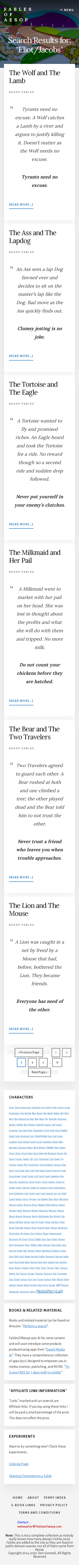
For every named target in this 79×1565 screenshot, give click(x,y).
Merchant (63, 1199)
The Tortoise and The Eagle (33, 388)
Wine (45, 1285)
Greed (24, 1176)
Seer (25, 1251)
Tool (17, 1274)
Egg (45, 1153)
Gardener (48, 1165)
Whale (20, 1285)
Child (46, 1130)
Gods (27, 1170)
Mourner (53, 1211)
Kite (26, 1193)
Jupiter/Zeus (59, 1187)
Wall (54, 1279)
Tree (55, 1274)
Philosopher (14, 1233)
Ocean (12, 1222)
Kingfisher (19, 1193)
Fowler (20, 1165)
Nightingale (43, 1216)
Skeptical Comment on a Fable (30, 1476)
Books (41, 1119)
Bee (45, 1113)
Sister (63, 1251)
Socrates (34, 1256)
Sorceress (50, 1256)
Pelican (54, 1228)
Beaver (40, 1113)
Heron (32, 1182)
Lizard (12, 1199)
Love (34, 1199)
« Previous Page (28, 1054)
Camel (59, 1125)
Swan (11, 1268)
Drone (18, 1153)
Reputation (19, 1245)
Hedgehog (54, 1176)
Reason (61, 1239)
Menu (69, 10)
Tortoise (23, 1274)
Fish (36, 1159)
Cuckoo (26, 1142)
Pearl (47, 1228)
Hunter (51, 1182)
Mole (48, 1205)
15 (59, 1062)
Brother (12, 1125)
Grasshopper (15, 1176)
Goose (42, 1170)
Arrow (67, 1107)
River (27, 1245)
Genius (57, 1165)
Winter (52, 1285)
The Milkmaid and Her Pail (35, 556)
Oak (63, 1216)
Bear (34, 1113)
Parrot (11, 1228)
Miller (20, 1205)
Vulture (47, 1279)
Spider (66, 1256)
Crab (54, 1136)
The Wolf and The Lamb (34, 77)
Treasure (48, 1274)
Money (62, 1205)
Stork (45, 1262)
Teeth (32, 1268)
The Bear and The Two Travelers (34, 733)
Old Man (19, 1222)
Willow (33, 1285)
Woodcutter (14, 1292)
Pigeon (27, 1233)
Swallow (63, 1262)
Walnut (60, 1279)
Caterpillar (27, 1130)
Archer (60, 1107)
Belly (67, 1113)
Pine (33, 1233)
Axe (22, 1113)
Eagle (41, 1153)
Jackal (33, 1188)
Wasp (66, 1279)
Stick (40, 1262)
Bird (16, 1119)
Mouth (12, 1216)
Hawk (47, 1176)
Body (37, 1119)
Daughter (47, 1142)
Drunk (24, 1153)
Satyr (64, 1245)
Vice (30, 1279)
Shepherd (46, 1250)
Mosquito (27, 1211)
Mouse (60, 1210)
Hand (41, 1176)
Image (12, 1188)
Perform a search (35, 1326)
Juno (50, 1188)
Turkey (17, 1279)
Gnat (17, 1170)
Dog (36, 1147)
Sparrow (59, 1256)
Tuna (11, 1279)
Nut (51, 1216)
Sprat (11, 1262)
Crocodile (13, 1142)
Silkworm (56, 1251)
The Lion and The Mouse (34, 909)
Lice (59, 1193)
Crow (20, 1142)
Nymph (57, 1216)
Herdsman (23, 1182)
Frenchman (33, 1165)
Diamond (22, 1148)
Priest (25, 1239)
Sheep (38, 1250)
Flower (57, 1159)
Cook (17, 1136)
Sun (57, 1262)
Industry (26, 1188)
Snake (27, 1256)
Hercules (13, 1182)
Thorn (43, 1268)
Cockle (12, 1136)
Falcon (12, 1159)
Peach (34, 1228)
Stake (27, 1262)
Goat (22, 1170)
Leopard (49, 1193)
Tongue (12, 1274)
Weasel (12, 1285)
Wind (39, 1285)
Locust (25, 1199)
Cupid (32, 1142)
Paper (62, 1222)
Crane (60, 1136)
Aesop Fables (21, 92)
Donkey (50, 1147)
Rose (53, 1245)
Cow (50, 1136)
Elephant (52, 1153)
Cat (20, 1130)
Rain (44, 1239)
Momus (54, 1205)
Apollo (48, 1107)
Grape (63, 1170)
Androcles (36, 1107)
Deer (61, 1142)
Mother (35, 1211)
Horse (45, 1182)
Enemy (60, 1153)
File (31, 1159)
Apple (54, 1107)
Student (51, 1262)
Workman (24, 1292)
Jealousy (44, 1188)
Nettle (35, 1216)
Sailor (58, 1245)
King (11, 1193)
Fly (62, 1159)
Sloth (16, 1256)
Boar (32, 1119)
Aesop (18, 1107)
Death (55, 1142)
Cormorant (25, 1136)
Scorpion (12, 1251)
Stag (22, 1262)
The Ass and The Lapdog (32, 237)
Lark (43, 1193)
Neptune (27, 1216)
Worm (33, 1292)
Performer (63, 1228)
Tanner (17, 1268)
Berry (11, 1119)
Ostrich (27, 1222)
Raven (54, 1239)
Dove (56, 1148)
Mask (56, 1199)
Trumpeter (62, 1274)
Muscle (19, 1216)
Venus (24, 1279)
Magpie (44, 1199)
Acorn (11, 1107)
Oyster (41, 1222)
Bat (29, 1113)
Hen (62, 1176)
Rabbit (38, 1239)
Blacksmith (24, 1119)
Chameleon (38, 1130)
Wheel (26, 1285)
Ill (64, 1182)
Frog (42, 1165)
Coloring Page (19, 1464)
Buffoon (19, 1125)
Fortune (12, 1165)
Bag (26, 1113)
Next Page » (39, 1074)
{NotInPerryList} (49, 1291)
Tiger (57, 1268)
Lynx (39, 1199)
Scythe (20, 1251)
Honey (38, 1182)
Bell (62, 1113)
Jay (38, 1188)
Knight (32, 1193)
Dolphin (42, 1148)
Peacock (41, 1228)
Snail (21, 1256)
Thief (37, 1268)
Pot (20, 1239)
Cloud (57, 1130)
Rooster (47, 1245)
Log (30, 1199)
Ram (49, 1239)
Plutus (46, 1233)
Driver (12, 1153)
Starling (33, 1262)
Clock (52, 1130)
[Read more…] (21, 206)
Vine (34, 1279)
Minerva (27, 1205)
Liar (55, 1193)
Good (37, 1170)
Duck (30, 1153)
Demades (13, 1148)
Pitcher (38, 1233)
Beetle (50, 1113)
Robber (34, 1245)
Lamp (38, 1193)
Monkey (13, 1210)
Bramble (53, 1119)
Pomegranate (55, 1233)
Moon (19, 1211)
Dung (35, 1153)
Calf (53, 1125)
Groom (31, 1176)
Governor (56, 1170)
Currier (39, 1142)
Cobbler (64, 1130)
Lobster (18, 1199)
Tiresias (64, 1268)
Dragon (62, 1148)
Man (50, 1199)
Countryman (41, 1136)
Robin (40, 1245)
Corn (32, 1136)
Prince (31, 1239)
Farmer (18, 1159)
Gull (36, 1176)
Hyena (59, 1182)
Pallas (48, 1222)
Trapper (31, 1274)
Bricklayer (62, 1119)
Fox (26, 1164)
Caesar (48, 1125)
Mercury (13, 1205)
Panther (55, 1222)
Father (26, 1159)
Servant (31, 1251)
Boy (46, 1119)
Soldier (42, 1256)
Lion (64, 1193)
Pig (22, 1233)
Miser (35, 1205)
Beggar (57, 1113)
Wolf (58, 1285)
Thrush (50, 1268)
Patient (27, 1228)
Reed (11, 1245)
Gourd (48, 1170)
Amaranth (26, 1107)
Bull (26, 1125)
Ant (43, 1107)
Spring (17, 1262)
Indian (18, 1188)
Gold (32, 1170)
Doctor (30, 1148)
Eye (65, 1153)
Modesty (42, 1205)
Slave (11, 1256)
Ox (36, 1222)
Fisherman (43, 1159)
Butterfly (40, 1125)
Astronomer (14, 1113)
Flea (52, 1159)
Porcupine (13, 1239)
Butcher (32, 1125)
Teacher (25, 1268)
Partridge (19, 1228)
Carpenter (13, 1130)
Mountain (43, 1211)
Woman (65, 1285)
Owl (33, 1222)
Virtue (40, 1279)
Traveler (39, 1273)
